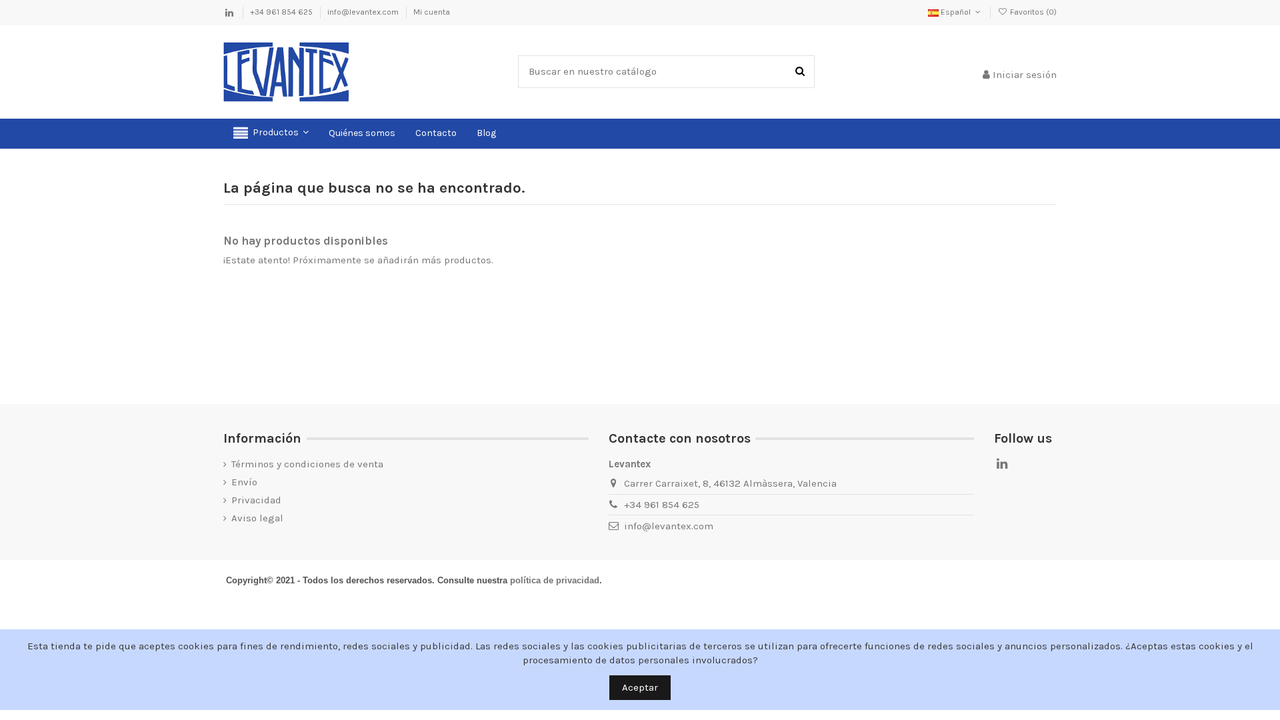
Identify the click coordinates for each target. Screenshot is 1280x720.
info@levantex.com (364, 12)
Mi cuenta (431, 12)
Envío (244, 482)
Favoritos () (1032, 12)
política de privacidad (554, 580)
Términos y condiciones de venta (307, 464)
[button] (271, 134)
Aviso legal (257, 518)
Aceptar (640, 687)
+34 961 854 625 (282, 12)
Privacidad (256, 500)
